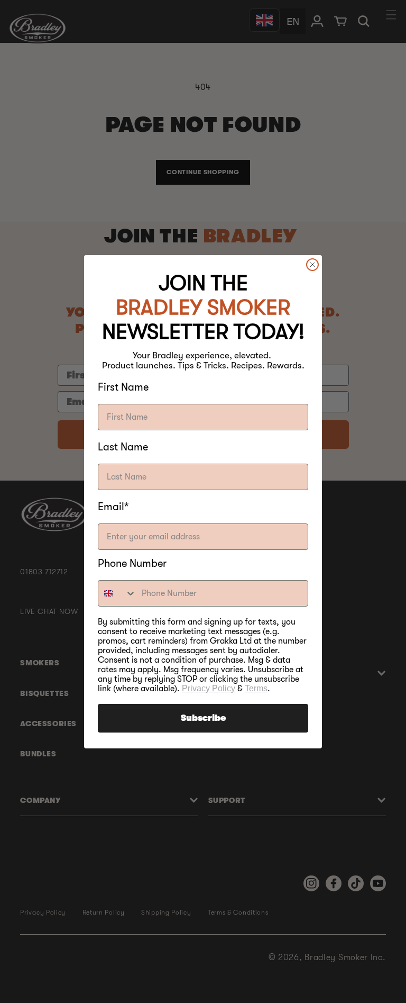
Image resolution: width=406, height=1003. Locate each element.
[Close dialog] (312, 264)
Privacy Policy (208, 688)
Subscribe (203, 718)
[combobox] (117, 593)
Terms (256, 688)
